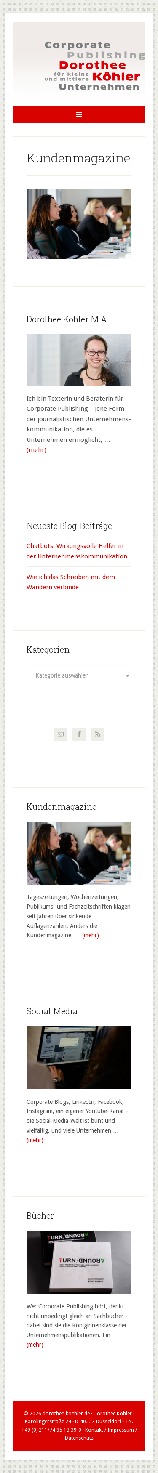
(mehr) (36, 450)
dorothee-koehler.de (66, 1414)
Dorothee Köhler (79, 64)
